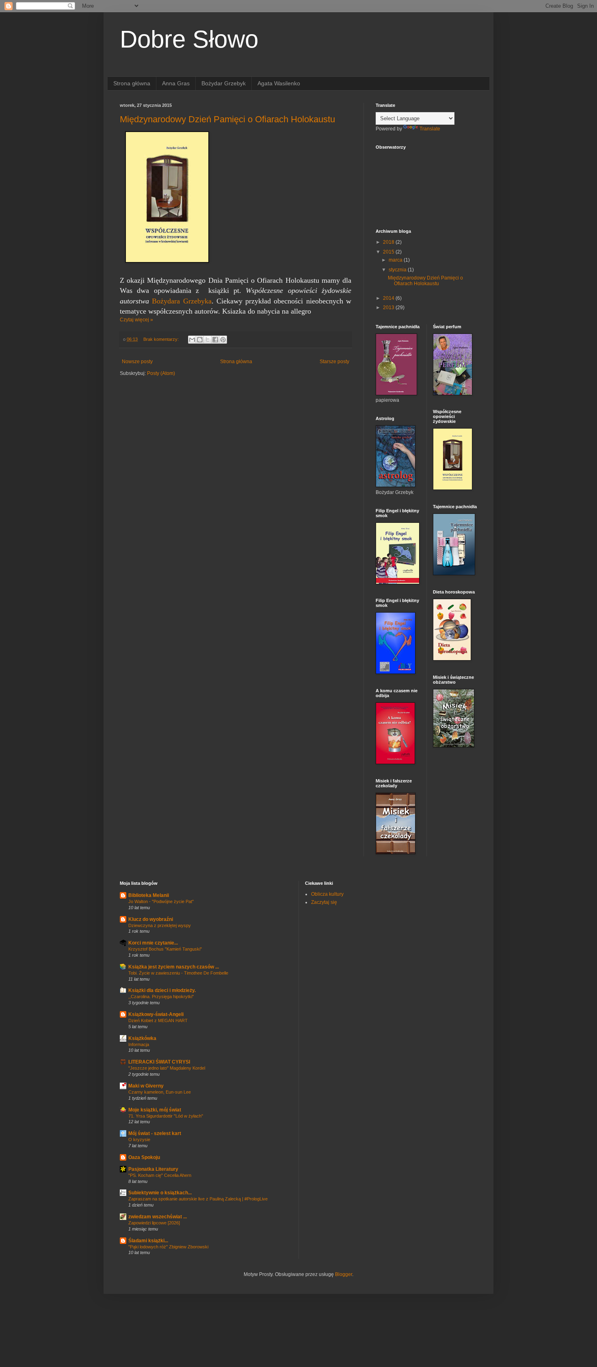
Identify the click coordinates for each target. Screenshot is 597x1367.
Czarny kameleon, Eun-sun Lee (159, 1092)
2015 (389, 252)
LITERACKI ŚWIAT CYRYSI (159, 1062)
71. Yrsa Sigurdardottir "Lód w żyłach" (165, 1116)
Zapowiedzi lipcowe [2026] (154, 1222)
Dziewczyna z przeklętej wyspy (159, 925)
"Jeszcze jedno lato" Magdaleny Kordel (166, 1068)
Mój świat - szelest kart (154, 1133)
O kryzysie (139, 1139)
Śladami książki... (148, 1241)
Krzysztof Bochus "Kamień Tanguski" (165, 949)
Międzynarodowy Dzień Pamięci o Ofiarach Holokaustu (227, 119)
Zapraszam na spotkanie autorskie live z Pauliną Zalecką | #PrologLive (198, 1198)
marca (396, 260)
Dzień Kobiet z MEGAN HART (158, 1020)
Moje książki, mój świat (154, 1110)
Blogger (343, 1274)
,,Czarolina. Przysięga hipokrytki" (161, 996)
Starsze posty (334, 361)
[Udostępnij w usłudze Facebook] (215, 340)
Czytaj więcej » (136, 320)
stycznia (398, 270)
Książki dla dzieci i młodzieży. (162, 990)
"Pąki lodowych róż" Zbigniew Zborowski (168, 1246)
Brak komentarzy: (161, 339)
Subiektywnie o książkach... (160, 1193)
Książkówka (142, 1038)
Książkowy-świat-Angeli (156, 1014)
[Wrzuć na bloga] (200, 340)
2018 (389, 242)
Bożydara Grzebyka (181, 301)
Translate (430, 129)
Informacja (138, 1044)
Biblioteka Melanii (148, 895)
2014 (389, 298)
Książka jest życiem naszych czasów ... (173, 967)
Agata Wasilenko (278, 83)
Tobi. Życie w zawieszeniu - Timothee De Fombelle (178, 973)
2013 (389, 307)
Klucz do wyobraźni (150, 919)
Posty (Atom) (161, 373)
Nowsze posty (137, 361)
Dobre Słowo (189, 39)
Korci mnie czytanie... (153, 943)
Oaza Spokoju (144, 1157)
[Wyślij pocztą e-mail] (192, 340)
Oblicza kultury (327, 894)
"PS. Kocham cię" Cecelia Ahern (159, 1175)
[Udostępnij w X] (207, 340)
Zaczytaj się (324, 902)
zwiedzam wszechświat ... (157, 1217)
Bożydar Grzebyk (223, 83)
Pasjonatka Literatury (153, 1169)
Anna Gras (176, 83)
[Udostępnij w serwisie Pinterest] (223, 340)
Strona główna (131, 83)
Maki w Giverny (146, 1086)
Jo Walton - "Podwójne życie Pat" (161, 901)
